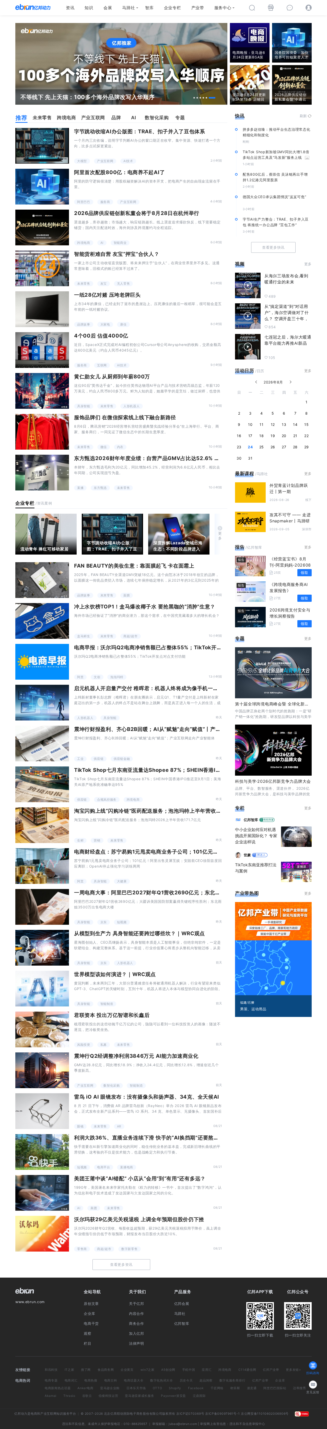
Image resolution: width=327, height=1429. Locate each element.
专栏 (239, 808)
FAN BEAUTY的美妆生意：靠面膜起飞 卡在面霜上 (134, 566)
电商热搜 (90, 1380)
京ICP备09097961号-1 (222, 1413)
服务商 (105, 202)
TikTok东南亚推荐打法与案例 (255, 867)
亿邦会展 (181, 1303)
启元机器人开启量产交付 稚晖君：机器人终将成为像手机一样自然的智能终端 (164, 688)
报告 (239, 547)
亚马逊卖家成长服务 (139, 1396)
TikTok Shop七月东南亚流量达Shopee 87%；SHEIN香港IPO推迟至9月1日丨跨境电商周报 (183, 770)
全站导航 (92, 1291)
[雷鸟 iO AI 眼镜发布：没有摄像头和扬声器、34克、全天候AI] (42, 1111)
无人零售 (123, 283)
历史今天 (186, 1380)
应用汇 (207, 1370)
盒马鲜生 (83, 636)
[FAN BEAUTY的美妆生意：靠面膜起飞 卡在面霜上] (42, 580)
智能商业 (120, 243)
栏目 (87, 1343)
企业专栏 (172, 7)
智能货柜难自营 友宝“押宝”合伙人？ (116, 254)
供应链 (98, 759)
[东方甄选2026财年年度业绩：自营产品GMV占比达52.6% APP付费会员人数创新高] (42, 472)
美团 (93, 1208)
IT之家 (69, 1370)
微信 (103, 447)
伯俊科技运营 (108, 1396)
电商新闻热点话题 (58, 1388)
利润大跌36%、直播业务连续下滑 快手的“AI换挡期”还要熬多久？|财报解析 (163, 1138)
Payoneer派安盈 (173, 1396)
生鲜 (80, 840)
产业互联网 (105, 161)
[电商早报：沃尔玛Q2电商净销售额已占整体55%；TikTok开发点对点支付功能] (42, 662)
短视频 (122, 922)
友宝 (103, 283)
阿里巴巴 (83, 202)
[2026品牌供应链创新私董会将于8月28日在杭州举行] (42, 227)
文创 (97, 677)
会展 (107, 7)
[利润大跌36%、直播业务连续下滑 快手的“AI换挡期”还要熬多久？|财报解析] (42, 1152)
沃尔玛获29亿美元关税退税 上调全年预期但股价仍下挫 (139, 1219)
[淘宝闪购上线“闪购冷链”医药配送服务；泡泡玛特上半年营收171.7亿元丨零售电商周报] (42, 825)
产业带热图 (247, 893)
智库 (149, 7)
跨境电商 (83, 243)
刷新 (303, 116)
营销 (97, 840)
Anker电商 (85, 1388)
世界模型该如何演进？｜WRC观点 (115, 974)
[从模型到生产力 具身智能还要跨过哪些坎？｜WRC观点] (42, 948)
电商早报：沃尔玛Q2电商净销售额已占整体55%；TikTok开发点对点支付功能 (166, 647)
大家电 (105, 324)
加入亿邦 (136, 1333)
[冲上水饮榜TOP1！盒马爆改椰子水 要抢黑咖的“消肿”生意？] (42, 621)
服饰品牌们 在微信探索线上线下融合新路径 (125, 417)
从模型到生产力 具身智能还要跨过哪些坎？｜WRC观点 (139, 933)
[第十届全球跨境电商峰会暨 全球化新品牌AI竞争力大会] (273, 672)
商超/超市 (130, 636)
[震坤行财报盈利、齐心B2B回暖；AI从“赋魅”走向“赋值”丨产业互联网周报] (42, 743)
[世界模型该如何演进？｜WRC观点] (42, 988)
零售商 (82, 1249)
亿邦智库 (181, 1323)
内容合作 (136, 1313)
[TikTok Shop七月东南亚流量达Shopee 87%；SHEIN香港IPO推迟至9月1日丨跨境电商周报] (42, 784)
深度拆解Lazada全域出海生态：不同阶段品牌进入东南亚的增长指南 (178, 549)
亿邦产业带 (271, 1370)
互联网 (102, 365)
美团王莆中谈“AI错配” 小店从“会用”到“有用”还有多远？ (140, 1178)
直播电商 (126, 1167)
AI (101, 243)
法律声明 (136, 1343)
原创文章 (91, 1303)
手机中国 (188, 1370)
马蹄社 (128, 7)
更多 (220, 535)
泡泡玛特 (116, 677)
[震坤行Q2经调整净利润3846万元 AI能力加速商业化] (42, 1070)
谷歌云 (87, 1396)
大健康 (122, 881)
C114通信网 (247, 1370)
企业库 (89, 1313)
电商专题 (51, 1380)
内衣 (120, 447)
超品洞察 (206, 1380)
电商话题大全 (133, 1380)
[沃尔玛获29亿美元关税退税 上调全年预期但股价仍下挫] (42, 1234)
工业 (80, 759)
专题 (239, 638)
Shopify (175, 1388)
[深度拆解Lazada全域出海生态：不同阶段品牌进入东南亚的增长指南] (178, 534)
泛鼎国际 (199, 1396)
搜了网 (86, 1370)
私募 (103, 1045)
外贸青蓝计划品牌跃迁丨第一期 (289, 488)
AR (119, 1126)
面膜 (126, 595)
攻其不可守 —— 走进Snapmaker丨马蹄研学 (290, 521)
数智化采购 (111, 1085)
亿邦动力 (20, 1413)
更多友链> (293, 1370)
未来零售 (83, 283)
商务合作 (136, 1323)
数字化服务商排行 (232, 1380)
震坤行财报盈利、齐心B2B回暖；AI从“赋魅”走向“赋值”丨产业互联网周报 (160, 729)
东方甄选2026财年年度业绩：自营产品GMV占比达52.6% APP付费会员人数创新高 (173, 458)
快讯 (239, 115)
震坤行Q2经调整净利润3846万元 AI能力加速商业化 (136, 1056)
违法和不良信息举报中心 (247, 1424)
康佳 (123, 324)
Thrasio (69, 1396)
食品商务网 (106, 1370)
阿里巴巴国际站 (274, 1388)
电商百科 (110, 1380)
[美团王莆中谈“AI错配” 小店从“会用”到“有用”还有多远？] (42, 1193)
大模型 (82, 161)
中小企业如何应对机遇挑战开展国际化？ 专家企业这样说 (256, 835)
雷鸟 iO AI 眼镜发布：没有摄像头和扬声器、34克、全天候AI (146, 1097)
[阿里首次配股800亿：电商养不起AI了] (42, 187)
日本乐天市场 (136, 1388)
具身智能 (83, 406)
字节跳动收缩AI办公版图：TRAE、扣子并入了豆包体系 (139, 131)
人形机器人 (131, 406)
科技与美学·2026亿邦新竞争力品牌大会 (273, 781)
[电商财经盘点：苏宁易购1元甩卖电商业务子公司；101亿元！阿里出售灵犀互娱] (42, 866)
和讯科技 (51, 1370)
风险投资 (83, 1045)
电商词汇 (71, 1380)
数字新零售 (129, 1249)
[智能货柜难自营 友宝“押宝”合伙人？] (42, 268)
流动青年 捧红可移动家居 (44, 548)
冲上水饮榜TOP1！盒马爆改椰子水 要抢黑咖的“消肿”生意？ (144, 607)
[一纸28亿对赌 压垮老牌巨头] (42, 309)
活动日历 (244, 370)
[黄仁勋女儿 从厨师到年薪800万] (42, 391)
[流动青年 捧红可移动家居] (46, 534)
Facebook (196, 1388)
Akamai (50, 1396)
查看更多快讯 (273, 247)
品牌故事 (83, 324)
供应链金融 (122, 759)
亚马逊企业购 (110, 1388)
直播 (80, 488)
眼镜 (80, 1126)
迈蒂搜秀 (299, 1388)
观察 (87, 1333)
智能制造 (106, 1004)
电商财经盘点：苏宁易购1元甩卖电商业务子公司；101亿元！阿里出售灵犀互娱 (167, 852)
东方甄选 (100, 488)
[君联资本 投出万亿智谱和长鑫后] (42, 1029)
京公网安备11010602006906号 (265, 1413)
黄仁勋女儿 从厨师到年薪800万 (112, 377)
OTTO (157, 1388)
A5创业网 (168, 1370)
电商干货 (91, 1323)
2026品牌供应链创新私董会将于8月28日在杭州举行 (136, 213)
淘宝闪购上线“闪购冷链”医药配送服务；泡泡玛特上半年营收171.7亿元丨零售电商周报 (175, 811)
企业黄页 (127, 1370)
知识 (89, 7)
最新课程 (244, 473)
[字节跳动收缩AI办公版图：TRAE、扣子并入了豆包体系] (42, 146)
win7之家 (148, 1370)
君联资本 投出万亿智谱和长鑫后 (112, 1015)
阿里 (80, 677)
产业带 (197, 7)
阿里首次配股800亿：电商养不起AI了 (119, 172)
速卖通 (252, 1388)
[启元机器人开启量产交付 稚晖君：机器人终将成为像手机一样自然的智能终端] (42, 702)
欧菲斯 (235, 1388)
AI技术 (128, 161)
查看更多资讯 (121, 1264)
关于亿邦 (136, 1303)
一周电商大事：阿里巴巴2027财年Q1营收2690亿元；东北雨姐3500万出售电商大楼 (175, 893)
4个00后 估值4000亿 (101, 336)
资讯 (70, 7)
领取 (304, 572)
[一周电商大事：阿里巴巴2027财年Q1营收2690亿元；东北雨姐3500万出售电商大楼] (42, 907)
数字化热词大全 (161, 1380)
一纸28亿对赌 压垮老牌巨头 (107, 295)
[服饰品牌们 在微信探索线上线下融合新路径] (42, 432)
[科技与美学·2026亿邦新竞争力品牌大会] (273, 750)
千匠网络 (217, 1388)
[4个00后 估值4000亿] (42, 350)
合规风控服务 (106, 799)
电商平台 (103, 1167)
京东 (103, 922)
